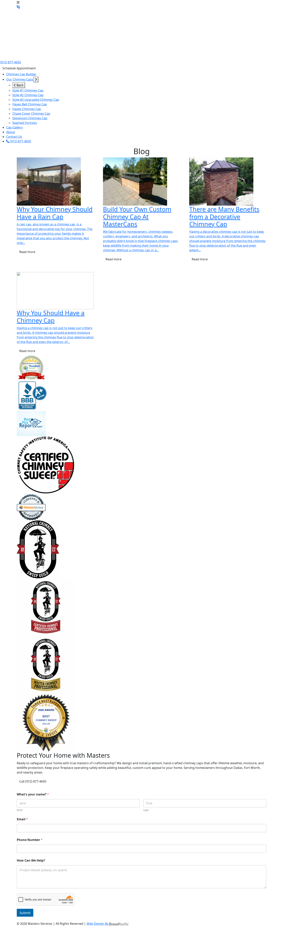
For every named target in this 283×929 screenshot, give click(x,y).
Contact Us (14, 137)
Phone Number (30, 840)
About (10, 132)
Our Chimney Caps (19, 79)
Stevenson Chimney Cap (29, 118)
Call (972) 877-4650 (32, 781)
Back (19, 85)
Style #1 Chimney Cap (28, 90)
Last (146, 810)
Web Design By (98, 923)
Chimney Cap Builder (21, 74)
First (19, 810)
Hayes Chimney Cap (26, 109)
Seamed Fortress (24, 123)
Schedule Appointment (19, 68)
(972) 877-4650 (10, 62)
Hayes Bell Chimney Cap (29, 104)
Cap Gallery (14, 127)
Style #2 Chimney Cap (28, 95)
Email (22, 819)
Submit (25, 913)
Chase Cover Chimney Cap (31, 113)
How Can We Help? (31, 860)
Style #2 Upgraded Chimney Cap (35, 100)
